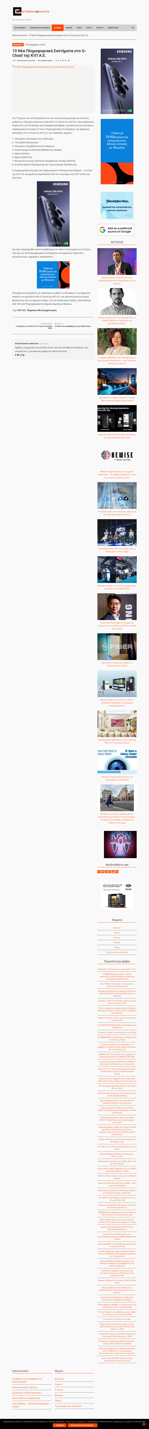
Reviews (117, 942)
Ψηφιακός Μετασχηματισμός (42, 310)
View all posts (43, 343)
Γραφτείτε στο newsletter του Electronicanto (27, 1380)
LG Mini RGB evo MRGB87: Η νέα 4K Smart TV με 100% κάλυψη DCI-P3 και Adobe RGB (117, 1305)
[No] (146, 1424)
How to (117, 932)
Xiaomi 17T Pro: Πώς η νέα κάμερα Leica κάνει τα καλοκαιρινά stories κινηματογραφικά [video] (117, 1071)
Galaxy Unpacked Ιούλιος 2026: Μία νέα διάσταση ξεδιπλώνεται (117, 1228)
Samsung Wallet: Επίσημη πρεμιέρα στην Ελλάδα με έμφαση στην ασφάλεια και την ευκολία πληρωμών (117, 1263)
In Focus (117, 937)
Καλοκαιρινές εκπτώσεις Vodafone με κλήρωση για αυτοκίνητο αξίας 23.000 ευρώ (117, 1191)
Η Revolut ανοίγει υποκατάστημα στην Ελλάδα (117, 1032)
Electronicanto (19, 35)
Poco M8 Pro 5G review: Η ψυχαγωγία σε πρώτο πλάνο (117, 1147)
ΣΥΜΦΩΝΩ (59, 1425)
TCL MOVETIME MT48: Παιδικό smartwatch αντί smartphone (117, 1026)
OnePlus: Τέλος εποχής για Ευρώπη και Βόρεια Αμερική (117, 1177)
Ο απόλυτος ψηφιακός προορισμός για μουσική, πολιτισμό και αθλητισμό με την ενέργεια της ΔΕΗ (117, 1273)
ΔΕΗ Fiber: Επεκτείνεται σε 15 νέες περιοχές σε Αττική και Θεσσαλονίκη (117, 1094)
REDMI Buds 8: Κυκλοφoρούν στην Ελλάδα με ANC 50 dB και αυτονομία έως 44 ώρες (117, 1213)
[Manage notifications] (144, 1424)
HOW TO (89, 28)
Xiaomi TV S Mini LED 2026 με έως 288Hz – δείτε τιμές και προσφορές (117, 1184)
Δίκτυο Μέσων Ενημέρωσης (26, 1398)
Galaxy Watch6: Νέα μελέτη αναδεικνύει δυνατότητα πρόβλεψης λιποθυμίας (117, 1298)
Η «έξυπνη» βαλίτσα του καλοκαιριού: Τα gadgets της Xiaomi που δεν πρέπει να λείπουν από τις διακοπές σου (117, 1047)
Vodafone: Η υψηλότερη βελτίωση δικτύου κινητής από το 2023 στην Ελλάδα (117, 1342)
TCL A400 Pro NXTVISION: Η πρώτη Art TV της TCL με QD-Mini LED (117, 1199)
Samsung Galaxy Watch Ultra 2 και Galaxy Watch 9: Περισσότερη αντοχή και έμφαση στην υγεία (117, 1120)
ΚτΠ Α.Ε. (22, 310)
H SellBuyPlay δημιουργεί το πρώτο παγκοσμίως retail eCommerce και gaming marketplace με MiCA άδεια (117, 976)
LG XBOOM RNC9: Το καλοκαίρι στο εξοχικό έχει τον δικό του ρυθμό (117, 1038)
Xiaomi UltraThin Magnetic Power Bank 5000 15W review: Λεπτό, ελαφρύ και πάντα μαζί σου (117, 1079)
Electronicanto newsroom (26, 60)
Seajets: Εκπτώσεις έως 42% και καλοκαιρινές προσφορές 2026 (117, 1140)
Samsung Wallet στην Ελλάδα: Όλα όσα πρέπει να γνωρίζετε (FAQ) (117, 1245)
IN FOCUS (99, 28)
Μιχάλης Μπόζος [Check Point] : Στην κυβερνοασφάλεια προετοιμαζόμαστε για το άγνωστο (117, 1290)
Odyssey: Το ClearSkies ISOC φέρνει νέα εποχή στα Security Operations (117, 1206)
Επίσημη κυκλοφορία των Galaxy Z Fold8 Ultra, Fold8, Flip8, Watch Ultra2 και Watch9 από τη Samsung (117, 993)
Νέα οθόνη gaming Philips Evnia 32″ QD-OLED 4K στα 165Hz (117, 1087)
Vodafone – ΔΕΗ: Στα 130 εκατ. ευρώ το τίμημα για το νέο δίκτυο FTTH (117, 1002)
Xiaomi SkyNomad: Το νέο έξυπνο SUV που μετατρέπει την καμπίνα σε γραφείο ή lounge (117, 1220)
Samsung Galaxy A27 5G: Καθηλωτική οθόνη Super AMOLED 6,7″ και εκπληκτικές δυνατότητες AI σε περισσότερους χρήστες (117, 1350)
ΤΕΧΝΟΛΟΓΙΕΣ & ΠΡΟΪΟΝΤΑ (40, 28)
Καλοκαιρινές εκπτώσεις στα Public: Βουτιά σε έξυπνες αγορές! (117, 1162)
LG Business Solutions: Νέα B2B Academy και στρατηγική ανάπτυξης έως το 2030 (117, 1335)
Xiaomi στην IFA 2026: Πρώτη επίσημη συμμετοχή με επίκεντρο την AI (117, 1359)
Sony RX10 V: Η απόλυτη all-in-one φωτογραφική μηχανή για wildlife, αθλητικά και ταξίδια (117, 1236)
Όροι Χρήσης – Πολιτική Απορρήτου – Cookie (31, 1405)
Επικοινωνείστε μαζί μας (24, 1387)
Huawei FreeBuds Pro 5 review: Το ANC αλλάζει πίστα (117, 1281)
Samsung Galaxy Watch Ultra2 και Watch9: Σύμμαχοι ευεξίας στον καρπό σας (117, 1101)
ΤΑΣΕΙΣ (79, 28)
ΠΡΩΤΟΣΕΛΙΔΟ (20, 28)
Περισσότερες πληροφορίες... (82, 1425)
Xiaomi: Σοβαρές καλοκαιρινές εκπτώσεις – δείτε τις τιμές (117, 1155)
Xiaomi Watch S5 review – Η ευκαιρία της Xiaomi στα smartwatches (117, 985)
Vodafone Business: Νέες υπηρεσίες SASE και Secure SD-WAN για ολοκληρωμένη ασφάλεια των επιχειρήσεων (117, 1253)
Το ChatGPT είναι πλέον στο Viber (117, 1319)
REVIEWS (69, 28)
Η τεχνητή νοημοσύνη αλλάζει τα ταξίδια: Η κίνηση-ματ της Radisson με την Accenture (117, 1062)
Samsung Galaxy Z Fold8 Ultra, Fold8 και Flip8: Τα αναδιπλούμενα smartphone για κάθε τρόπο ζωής (117, 1110)
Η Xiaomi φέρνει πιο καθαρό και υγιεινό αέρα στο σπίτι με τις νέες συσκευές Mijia (117, 1313)
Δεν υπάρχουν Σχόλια (45, 60)
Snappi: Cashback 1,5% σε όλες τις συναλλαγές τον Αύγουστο (117, 1019)
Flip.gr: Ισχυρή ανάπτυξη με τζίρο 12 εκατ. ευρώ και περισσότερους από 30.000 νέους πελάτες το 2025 (117, 1326)
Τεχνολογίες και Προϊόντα (117, 952)
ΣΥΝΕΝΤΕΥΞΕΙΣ (113, 28)
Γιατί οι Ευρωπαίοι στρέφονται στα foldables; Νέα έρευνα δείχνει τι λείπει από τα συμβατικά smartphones (117, 1010)
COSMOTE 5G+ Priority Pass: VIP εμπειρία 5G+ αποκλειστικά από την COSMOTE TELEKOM (117, 1055)
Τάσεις (117, 947)
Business (18, 44)
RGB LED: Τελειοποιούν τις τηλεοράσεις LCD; (117, 969)
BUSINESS (57, 28)
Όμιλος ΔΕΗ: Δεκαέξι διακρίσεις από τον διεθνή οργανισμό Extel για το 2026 (117, 1169)
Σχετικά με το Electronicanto (26, 1392)
